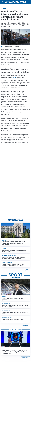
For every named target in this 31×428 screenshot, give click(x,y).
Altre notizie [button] (24, 270)
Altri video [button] (25, 357)
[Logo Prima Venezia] (15, 2)
